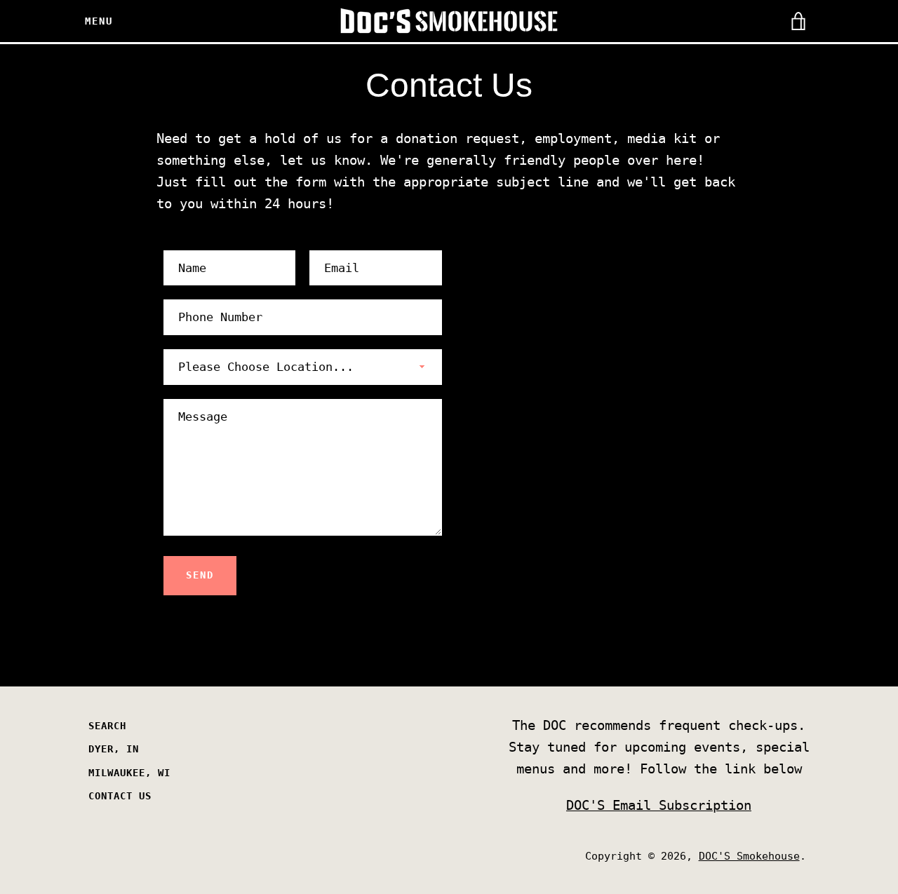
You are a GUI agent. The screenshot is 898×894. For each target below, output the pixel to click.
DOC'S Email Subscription (658, 805)
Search (107, 725)
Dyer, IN (113, 748)
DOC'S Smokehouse (749, 856)
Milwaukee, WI (129, 772)
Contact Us (120, 795)
